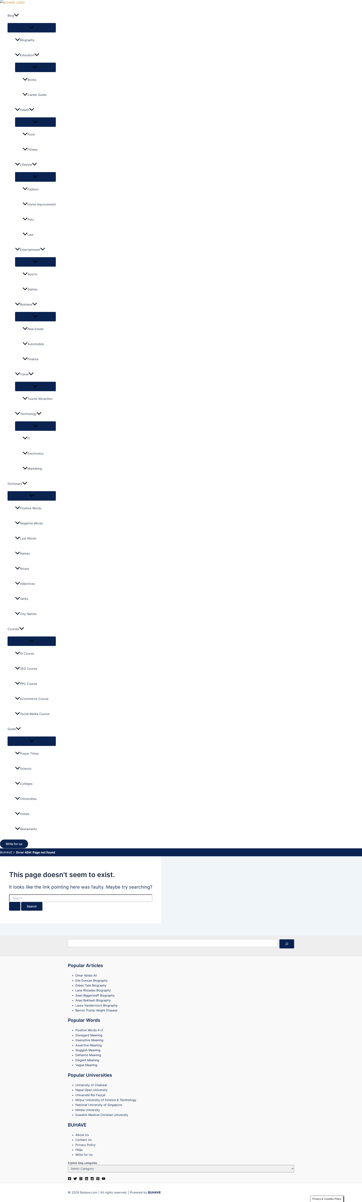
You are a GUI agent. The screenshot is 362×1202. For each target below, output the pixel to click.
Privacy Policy (85, 1145)
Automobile (36, 344)
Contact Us (83, 1140)
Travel (24, 374)
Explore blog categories (82, 1162)
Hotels (24, 814)
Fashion (33, 189)
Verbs (24, 599)
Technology (28, 414)
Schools (25, 768)
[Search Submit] (14, 906)
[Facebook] (69, 1179)
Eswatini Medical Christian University (101, 1115)
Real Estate (36, 329)
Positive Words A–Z (89, 1030)
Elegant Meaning (87, 1060)
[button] (16, 15)
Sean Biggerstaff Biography (95, 995)
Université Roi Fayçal (90, 1095)
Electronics (35, 453)
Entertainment (30, 250)
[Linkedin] (86, 1179)
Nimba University (87, 1110)
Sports (32, 274)
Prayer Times (29, 753)
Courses (13, 629)
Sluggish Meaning (87, 1050)
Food (31, 134)
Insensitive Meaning (89, 1040)
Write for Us (84, 1155)
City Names (28, 614)
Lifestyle (26, 164)
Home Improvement (42, 204)
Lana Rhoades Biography (93, 990)
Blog (11, 15)
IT (29, 438)
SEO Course (28, 668)
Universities (28, 799)
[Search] (286, 943)
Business (26, 304)
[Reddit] (92, 1179)
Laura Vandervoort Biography (96, 1005)
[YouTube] (103, 1179)
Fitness (33, 149)
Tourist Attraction (40, 399)
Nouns (24, 568)
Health (24, 110)
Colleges (26, 784)
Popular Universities (90, 1075)
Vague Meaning (86, 1065)
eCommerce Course (34, 699)
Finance (33, 359)
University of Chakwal (91, 1085)
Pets (31, 219)
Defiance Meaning (88, 1055)
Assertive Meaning (88, 1045)
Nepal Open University (91, 1090)
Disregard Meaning (88, 1035)
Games (32, 289)
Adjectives (27, 584)
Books (32, 80)
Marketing (35, 468)
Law (30, 234)
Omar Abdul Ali (86, 975)
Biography (27, 40)
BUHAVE (6, 852)
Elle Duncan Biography (91, 980)
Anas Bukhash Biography (93, 1000)
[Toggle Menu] (32, 27)
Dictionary (15, 484)
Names (25, 553)
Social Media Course (34, 714)
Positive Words (30, 508)
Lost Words (28, 538)
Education (27, 55)
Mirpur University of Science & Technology (105, 1100)
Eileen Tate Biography (91, 985)
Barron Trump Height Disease (96, 1010)
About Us (82, 1135)
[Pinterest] (98, 1179)
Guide (12, 729)
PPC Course (28, 684)
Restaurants (28, 829)
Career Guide (37, 95)
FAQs (79, 1150)
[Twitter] (75, 1179)
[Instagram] (81, 1179)
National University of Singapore (98, 1105)
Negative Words (31, 523)
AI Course (27, 653)
